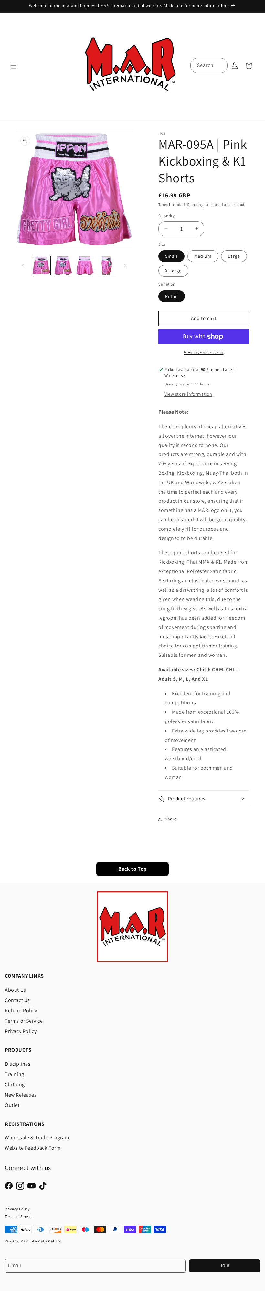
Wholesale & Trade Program (37, 1137)
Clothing (15, 1084)
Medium (203, 256)
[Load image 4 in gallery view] (107, 265)
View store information (188, 394)
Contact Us (17, 1000)
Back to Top (132, 869)
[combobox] (209, 65)
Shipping (195, 204)
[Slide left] (23, 265)
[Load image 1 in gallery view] (41, 265)
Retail (171, 296)
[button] (13, 66)
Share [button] (171, 819)
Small (171, 256)
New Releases (21, 1094)
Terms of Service (24, 1020)
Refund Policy (21, 1010)
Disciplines (18, 1063)
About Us (15, 989)
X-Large (173, 271)
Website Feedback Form (33, 1148)
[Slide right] (125, 265)
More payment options (204, 352)
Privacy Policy (21, 1031)
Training (14, 1074)
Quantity (166, 216)
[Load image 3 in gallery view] (85, 265)
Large (234, 256)
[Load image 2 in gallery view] (63, 265)
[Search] (220, 65)
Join (224, 1265)
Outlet (12, 1105)
